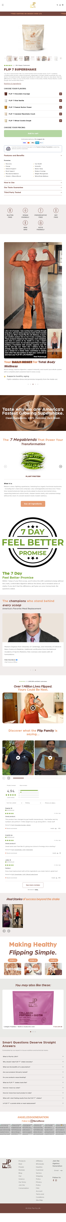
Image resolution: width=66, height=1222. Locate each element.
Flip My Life (36, 1208)
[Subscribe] (62, 1170)
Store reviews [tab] (23, 785)
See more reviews (33, 885)
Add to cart (33, 133)
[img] (9, 810)
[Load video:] (33, 708)
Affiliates (39, 1161)
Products (22, 1161)
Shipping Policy (39, 1177)
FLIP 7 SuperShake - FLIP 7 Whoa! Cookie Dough (24, 874)
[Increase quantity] (60, 94)
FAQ (37, 1188)
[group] (33, 1009)
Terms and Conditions (40, 1195)
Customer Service (39, 1171)
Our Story (22, 1182)
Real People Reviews (22, 1167)
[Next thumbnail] (61, 58)
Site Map (39, 1200)
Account (39, 1191)
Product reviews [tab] (11, 785)
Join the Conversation (24, 1186)
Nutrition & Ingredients (12, 83)
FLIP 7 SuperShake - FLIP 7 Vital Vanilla (22, 849)
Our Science (21, 1177)
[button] (2, 5)
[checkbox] (52, 803)
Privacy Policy (39, 1183)
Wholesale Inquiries (40, 1165)
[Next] (60, 466)
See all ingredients (33, 504)
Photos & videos (50, 803)
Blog (20, 1173)
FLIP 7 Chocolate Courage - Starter (21, 825)
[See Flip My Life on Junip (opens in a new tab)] (36, 889)
